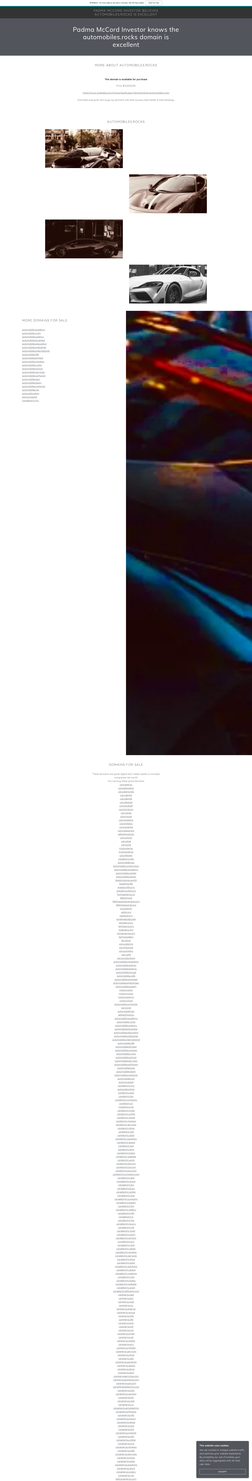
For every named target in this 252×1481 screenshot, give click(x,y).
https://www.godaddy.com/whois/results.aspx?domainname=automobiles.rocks (126, 92)
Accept (222, 1471)
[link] (126, 14)
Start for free (153, 3)
